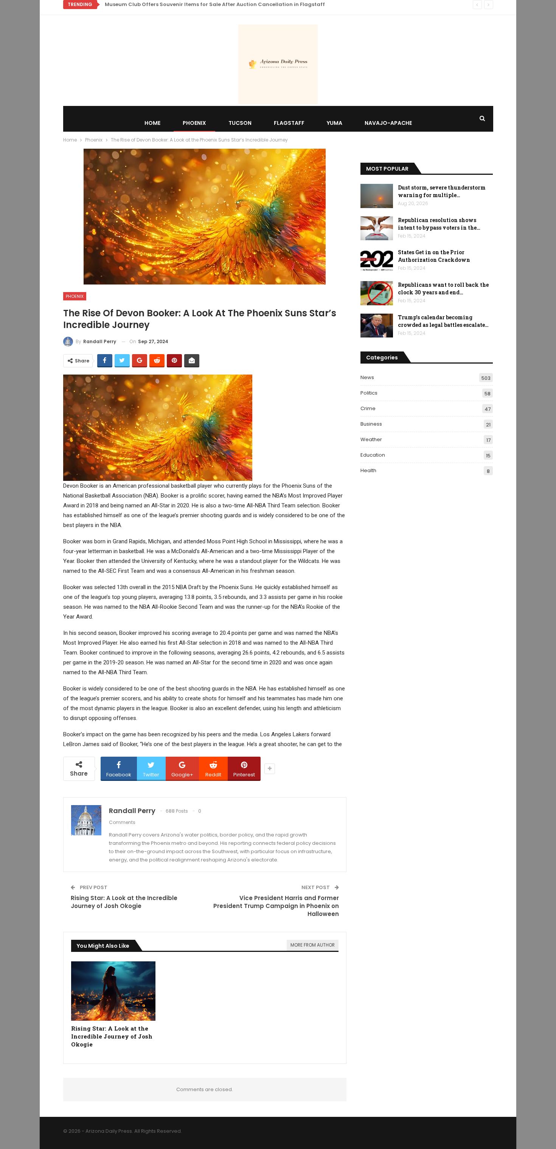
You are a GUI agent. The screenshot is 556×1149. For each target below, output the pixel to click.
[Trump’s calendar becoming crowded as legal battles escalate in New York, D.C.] (376, 326)
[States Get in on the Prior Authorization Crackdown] (376, 261)
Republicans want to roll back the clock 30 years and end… (443, 288)
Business (371, 424)
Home (152, 123)
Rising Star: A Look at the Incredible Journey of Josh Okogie (124, 902)
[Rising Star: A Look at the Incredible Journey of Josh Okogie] (113, 991)
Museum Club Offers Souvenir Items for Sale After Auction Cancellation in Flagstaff (215, 4)
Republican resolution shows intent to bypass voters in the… (439, 223)
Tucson (240, 123)
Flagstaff (289, 123)
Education (372, 455)
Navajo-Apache (388, 123)
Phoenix (194, 123)
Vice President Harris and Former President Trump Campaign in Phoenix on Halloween (276, 906)
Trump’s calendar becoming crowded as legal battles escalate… (443, 321)
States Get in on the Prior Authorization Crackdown (434, 256)
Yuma (334, 123)
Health (368, 470)
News (367, 377)
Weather (371, 439)
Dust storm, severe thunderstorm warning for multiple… (442, 191)
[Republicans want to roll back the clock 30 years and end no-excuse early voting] (376, 293)
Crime (368, 408)
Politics (368, 392)
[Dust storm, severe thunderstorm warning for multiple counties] (376, 196)
